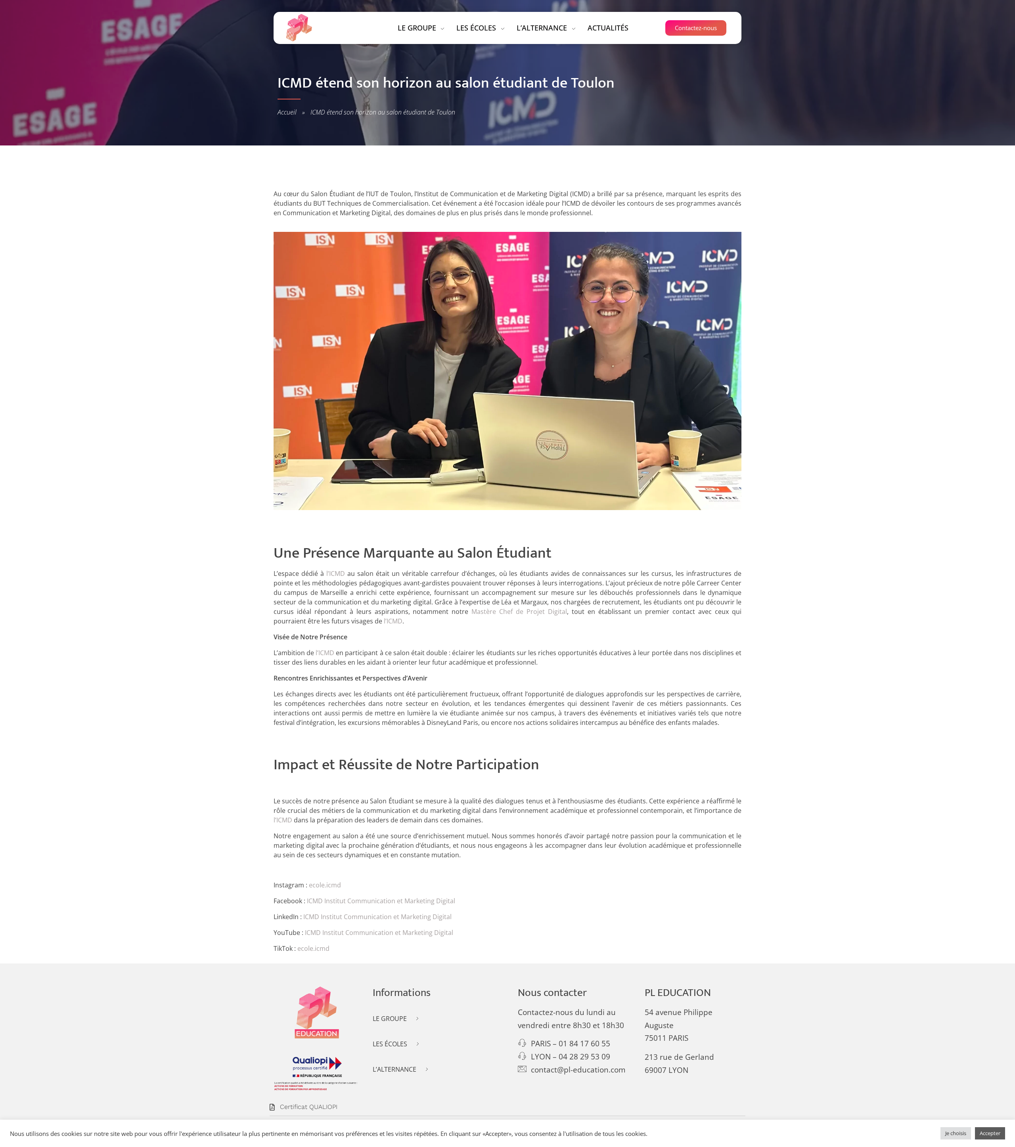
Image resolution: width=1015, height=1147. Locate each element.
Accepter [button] (990, 1133)
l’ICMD (335, 573)
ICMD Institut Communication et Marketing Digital (381, 901)
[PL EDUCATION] (299, 28)
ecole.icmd (325, 885)
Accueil (287, 112)
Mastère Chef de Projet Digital (519, 611)
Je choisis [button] (955, 1133)
